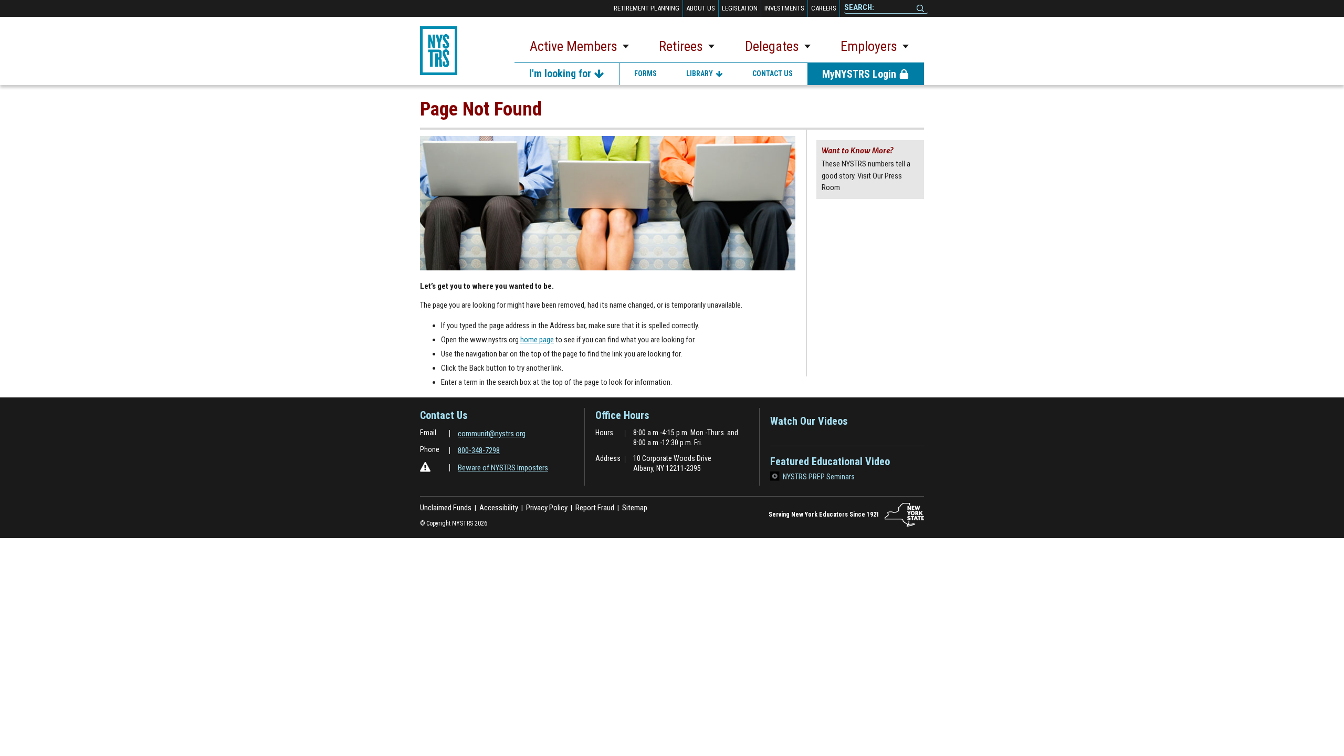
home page (537, 339)
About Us (700, 8)
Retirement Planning (646, 8)
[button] (579, 48)
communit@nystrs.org (492, 433)
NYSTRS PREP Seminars (819, 476)
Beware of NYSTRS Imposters (503, 467)
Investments (784, 8)
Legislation (740, 8)
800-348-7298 (479, 450)
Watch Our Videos (809, 424)
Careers (823, 8)
